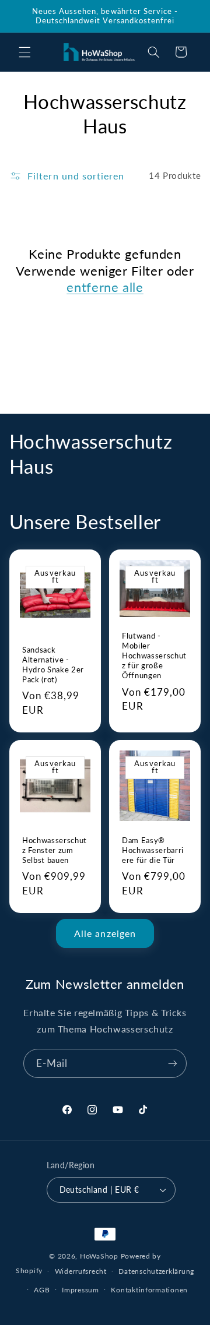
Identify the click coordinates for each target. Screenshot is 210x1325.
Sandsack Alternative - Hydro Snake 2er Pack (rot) (53, 663)
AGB (42, 1290)
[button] (24, 51)
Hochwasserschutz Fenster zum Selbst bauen (54, 850)
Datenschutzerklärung (156, 1271)
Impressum (80, 1290)
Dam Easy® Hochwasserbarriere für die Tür (153, 850)
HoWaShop (99, 1256)
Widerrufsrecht (81, 1271)
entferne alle (105, 287)
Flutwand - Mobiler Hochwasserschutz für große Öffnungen (154, 655)
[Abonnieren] (172, 1063)
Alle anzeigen (105, 933)
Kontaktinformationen (149, 1290)
